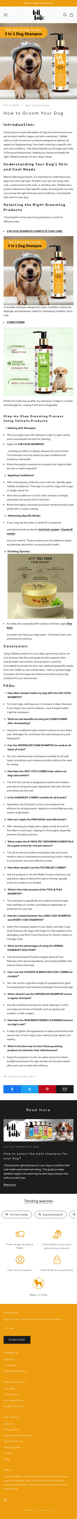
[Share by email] (64, 1089)
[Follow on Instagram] (5, 1500)
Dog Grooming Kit (53, 1214)
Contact (8, 1453)
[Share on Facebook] (12, 1089)
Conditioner (10, 1365)
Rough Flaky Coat (13, 1406)
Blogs (7, 1459)
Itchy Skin (9, 1388)
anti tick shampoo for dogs (21, 1146)
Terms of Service (13, 1441)
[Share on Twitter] (29, 1089)
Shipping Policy (12, 1447)
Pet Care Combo (19, 1214)
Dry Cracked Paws (14, 1400)
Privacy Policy (11, 1429)
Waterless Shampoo (15, 1371)
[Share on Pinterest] (47, 1089)
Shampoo (9, 1359)
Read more (10, 1184)
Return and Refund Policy (18, 1435)
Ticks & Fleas (11, 1394)
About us (9, 1423)
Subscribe (17, 1339)
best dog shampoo (37, 105)
